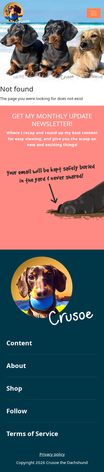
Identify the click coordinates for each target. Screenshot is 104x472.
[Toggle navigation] (94, 13)
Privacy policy (52, 454)
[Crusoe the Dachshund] (16, 13)
